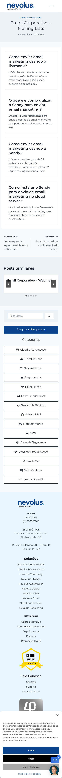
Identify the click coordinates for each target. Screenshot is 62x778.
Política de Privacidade (29, 774)
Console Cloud (31, 691)
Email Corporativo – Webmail (29, 280)
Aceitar (31, 750)
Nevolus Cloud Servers (31, 564)
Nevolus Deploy (31, 588)
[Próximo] (53, 284)
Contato (31, 682)
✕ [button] (58, 757)
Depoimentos (31, 631)
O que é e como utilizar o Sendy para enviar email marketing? (30, 104)
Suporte (31, 686)
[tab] (26, 296)
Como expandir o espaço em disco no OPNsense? (16, 243)
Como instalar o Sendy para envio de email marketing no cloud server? (29, 194)
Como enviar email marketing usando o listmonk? (27, 61)
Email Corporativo (31, 18)
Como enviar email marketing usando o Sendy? (27, 148)
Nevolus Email (31, 598)
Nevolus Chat (31, 593)
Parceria (31, 636)
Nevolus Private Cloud (31, 569)
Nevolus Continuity (31, 574)
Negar (31, 758)
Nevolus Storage (31, 579)
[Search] (49, 316)
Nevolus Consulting (31, 607)
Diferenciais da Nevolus (31, 626)
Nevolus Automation (31, 583)
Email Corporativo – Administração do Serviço (46, 243)
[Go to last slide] (8, 284)
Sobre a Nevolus (31, 621)
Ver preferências (31, 767)
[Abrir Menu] (51, 6)
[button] (57, 715)
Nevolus (26, 34)
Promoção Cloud (31, 641)
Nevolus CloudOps (31, 603)
